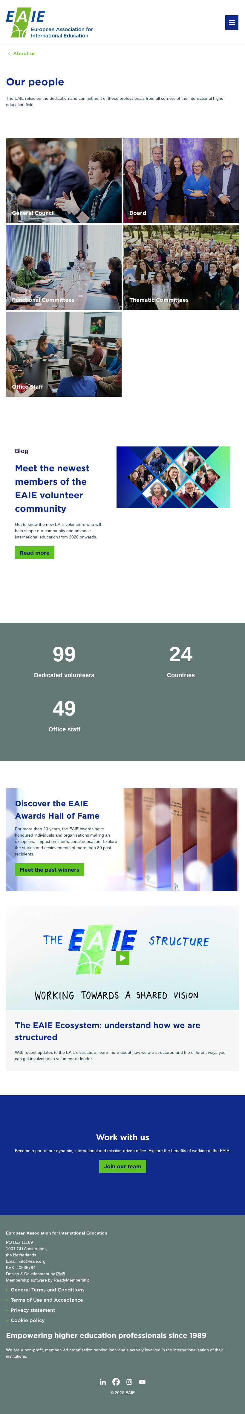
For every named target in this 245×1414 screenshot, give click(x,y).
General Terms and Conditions (48, 1290)
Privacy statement (33, 1310)
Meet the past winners (49, 870)
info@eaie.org (32, 1261)
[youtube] (142, 1382)
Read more (35, 553)
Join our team (122, 1166)
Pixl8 (60, 1273)
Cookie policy (28, 1320)
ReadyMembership (72, 1280)
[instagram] (129, 1382)
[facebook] (115, 1382)
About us (24, 53)
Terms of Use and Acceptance (47, 1300)
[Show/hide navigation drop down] (232, 22)
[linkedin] (102, 1382)
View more (64, 180)
